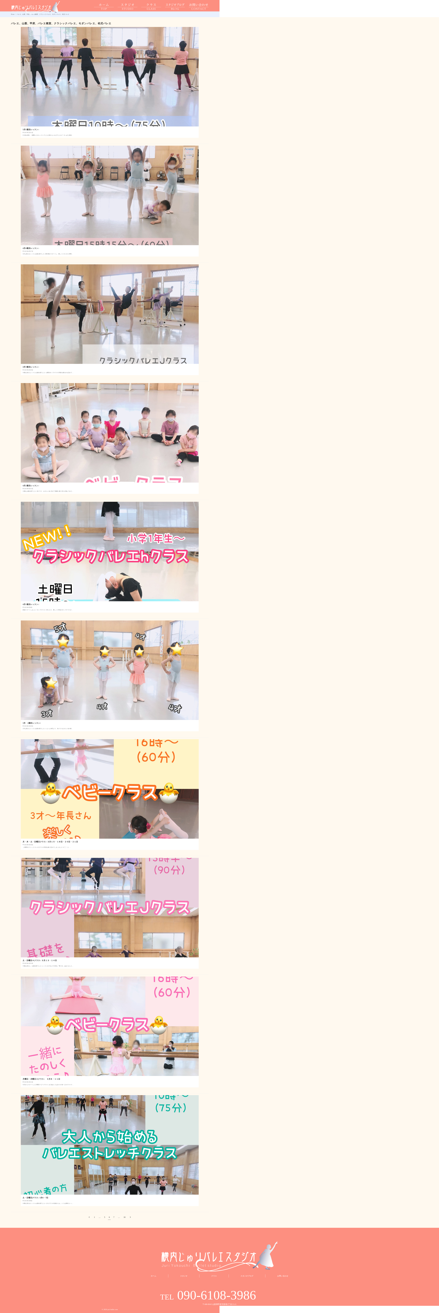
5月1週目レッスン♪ (31, 129)
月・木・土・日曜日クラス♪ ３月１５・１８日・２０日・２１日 (50, 842)
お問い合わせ (282, 1276)
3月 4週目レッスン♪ (32, 723)
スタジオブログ (247, 1276)
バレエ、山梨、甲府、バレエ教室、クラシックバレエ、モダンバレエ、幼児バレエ (43, 14)
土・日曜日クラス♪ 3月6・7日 (35, 1198)
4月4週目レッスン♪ (31, 248)
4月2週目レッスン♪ (31, 486)
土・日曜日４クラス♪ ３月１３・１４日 (40, 960)
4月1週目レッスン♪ (31, 604)
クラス (214, 1276)
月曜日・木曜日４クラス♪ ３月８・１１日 (41, 1079)
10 (125, 1217)
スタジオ (183, 1276)
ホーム (153, 1276)
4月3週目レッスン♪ (31, 367)
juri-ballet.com (112, 1309)
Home (13, 14)
